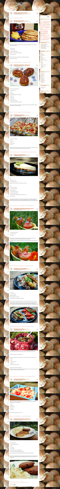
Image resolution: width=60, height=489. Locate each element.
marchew (48, 29)
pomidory (23, 265)
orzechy (42, 32)
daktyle (41, 25)
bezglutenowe (42, 23)
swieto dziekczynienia (18, 205)
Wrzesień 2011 (42, 81)
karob (45, 27)
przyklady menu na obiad (18, 326)
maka (26, 326)
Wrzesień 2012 (42, 73)
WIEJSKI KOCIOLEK (19, 329)
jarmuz (48, 25)
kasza (26, 376)
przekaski (15, 205)
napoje (42, 57)
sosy (18, 265)
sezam (42, 36)
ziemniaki (25, 265)
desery (13, 205)
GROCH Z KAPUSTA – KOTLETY (22, 65)
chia (48, 23)
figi (45, 25)
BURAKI (45, 23)
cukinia (24, 326)
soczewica (46, 38)
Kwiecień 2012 (42, 77)
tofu (44, 39)
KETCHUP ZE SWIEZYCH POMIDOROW (24, 208)
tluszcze (42, 65)
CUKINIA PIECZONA (19, 115)
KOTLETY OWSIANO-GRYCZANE (22, 419)
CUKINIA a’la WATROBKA (20, 268)
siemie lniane (45, 36)
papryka (42, 33)
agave (42, 21)
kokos (24, 205)
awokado (45, 21)
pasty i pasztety (14, 265)
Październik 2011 (43, 80)
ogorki (41, 30)
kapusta (43, 27)
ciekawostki (42, 54)
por (45, 35)
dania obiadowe (14, 326)
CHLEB (41, 24)
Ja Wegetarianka (18, 2)
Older (14, 484)
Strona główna (12, 8)
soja (50, 38)
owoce (26, 205)
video (41, 67)
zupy (41, 68)
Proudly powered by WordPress (12, 487)
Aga (21, 21)
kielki (49, 27)
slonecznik (42, 37)
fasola (44, 25)
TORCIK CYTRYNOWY (19, 155)
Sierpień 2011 (42, 82)
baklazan (25, 376)
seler (41, 36)
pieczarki (46, 33)
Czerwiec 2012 (42, 75)
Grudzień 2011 (42, 78)
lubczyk (44, 29)
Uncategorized (42, 66)
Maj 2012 (42, 76)
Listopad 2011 (42, 79)
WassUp (43, 88)
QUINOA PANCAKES (19, 21)
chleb (41, 53)
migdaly (50, 29)
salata (48, 35)
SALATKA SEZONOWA (19, 379)
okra (42, 30)
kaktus (41, 27)
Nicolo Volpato (21, 487)
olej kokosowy (45, 30)
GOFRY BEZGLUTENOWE (20, 13)
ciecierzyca (44, 24)
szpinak (41, 39)
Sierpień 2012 (42, 74)
